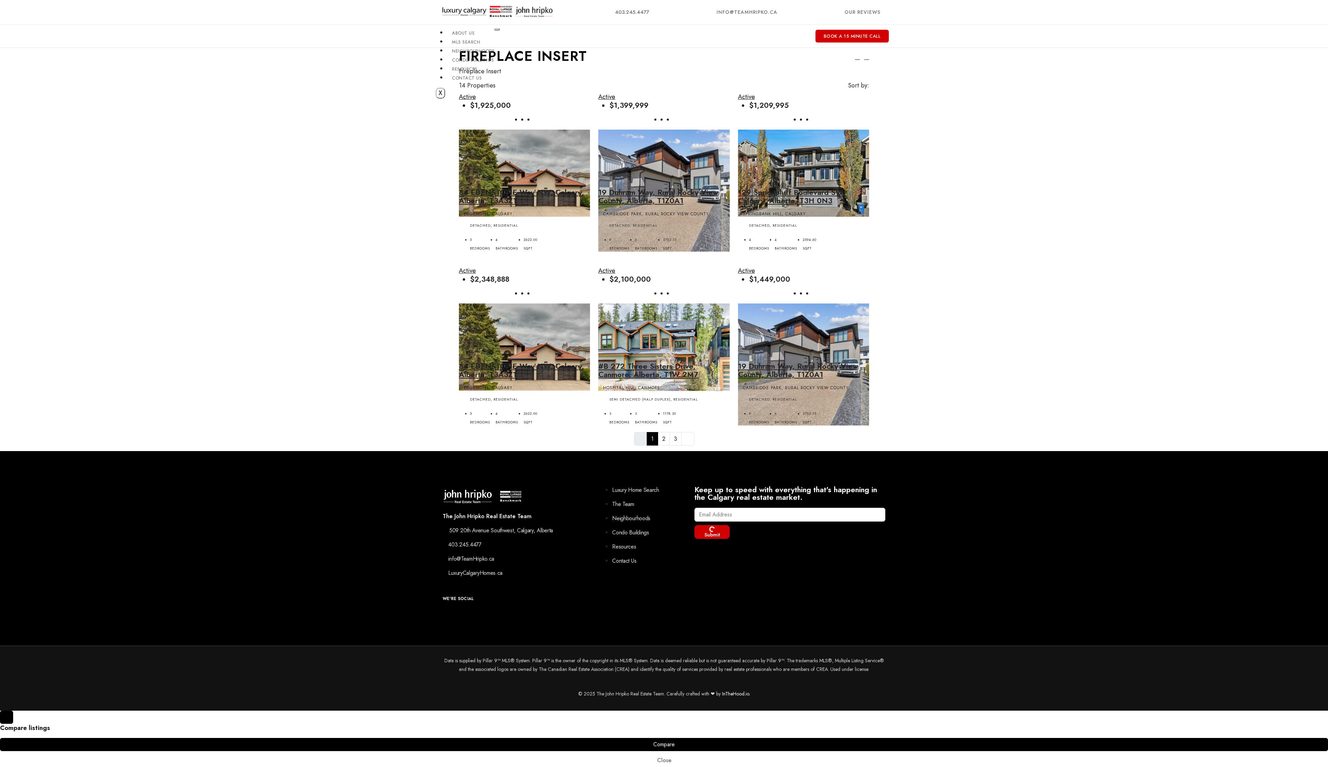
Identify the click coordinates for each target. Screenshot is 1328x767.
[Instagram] (458, 615)
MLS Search (466, 42)
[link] (524, 172)
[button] (857, 57)
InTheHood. (734, 693)
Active (606, 97)
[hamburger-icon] (497, 29)
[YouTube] (474, 615)
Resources (465, 69)
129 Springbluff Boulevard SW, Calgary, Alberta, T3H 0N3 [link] (791, 196)
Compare (664, 744)
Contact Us (467, 78)
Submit (712, 535)
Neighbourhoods (473, 51)
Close (664, 760)
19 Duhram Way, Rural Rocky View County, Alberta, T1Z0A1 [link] (658, 196)
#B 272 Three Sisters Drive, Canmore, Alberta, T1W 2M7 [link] (648, 370)
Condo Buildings (473, 60)
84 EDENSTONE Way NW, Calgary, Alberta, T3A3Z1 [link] (521, 196)
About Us (463, 33)
